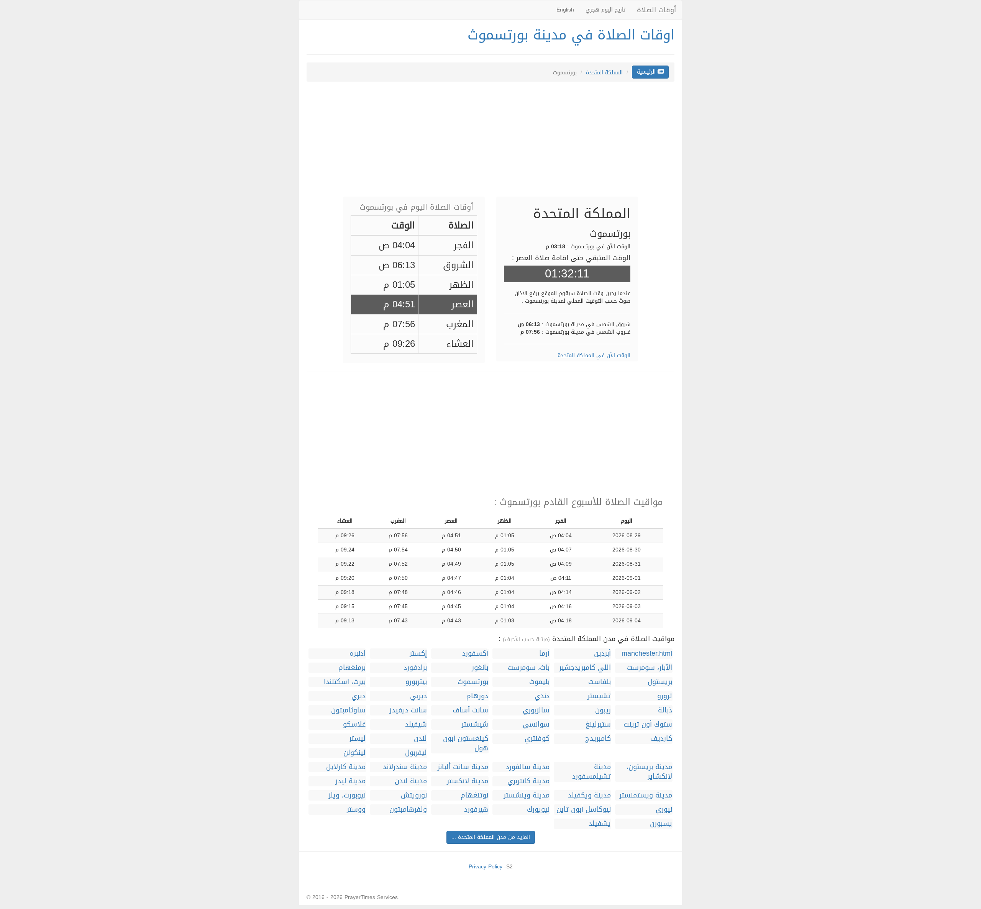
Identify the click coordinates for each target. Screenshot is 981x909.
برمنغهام (352, 668)
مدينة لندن (411, 781)
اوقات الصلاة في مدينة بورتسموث (571, 35)
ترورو (664, 696)
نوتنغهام (474, 795)
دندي (542, 696)
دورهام (477, 696)
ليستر (357, 738)
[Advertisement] (490, 143)
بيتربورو (416, 682)
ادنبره (357, 653)
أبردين (602, 653)
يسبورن (661, 824)
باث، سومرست (529, 668)
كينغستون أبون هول (465, 743)
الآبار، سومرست (649, 668)
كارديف (661, 738)
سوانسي (536, 724)
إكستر (418, 653)
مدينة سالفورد (528, 767)
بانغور (480, 668)
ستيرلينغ (598, 724)
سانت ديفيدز (408, 710)
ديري (358, 696)
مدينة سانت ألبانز (463, 767)
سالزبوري (536, 710)
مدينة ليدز (350, 781)
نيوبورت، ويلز (347, 795)
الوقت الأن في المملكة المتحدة (594, 355)
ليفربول (416, 753)
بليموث (539, 682)
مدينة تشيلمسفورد (591, 772)
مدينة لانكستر (467, 781)
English (565, 10)
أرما (544, 653)
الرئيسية (647, 72)
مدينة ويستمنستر (645, 795)
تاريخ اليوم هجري (605, 10)
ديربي (418, 696)
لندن (420, 738)
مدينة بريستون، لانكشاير (649, 772)
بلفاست (599, 682)
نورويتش (414, 795)
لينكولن (354, 753)
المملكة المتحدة (604, 72)
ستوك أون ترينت (647, 724)
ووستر (356, 809)
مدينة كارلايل (346, 767)
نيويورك (538, 809)
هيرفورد (476, 809)
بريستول (660, 682)
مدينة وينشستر (527, 795)
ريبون (603, 710)
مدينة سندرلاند (405, 767)
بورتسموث (473, 682)
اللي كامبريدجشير (585, 668)
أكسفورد (475, 653)
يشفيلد (600, 824)
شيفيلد (416, 724)
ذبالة (665, 710)
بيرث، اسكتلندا (345, 682)
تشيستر (599, 696)
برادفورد (415, 668)
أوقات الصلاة (656, 9)
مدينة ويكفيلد (589, 795)
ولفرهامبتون (408, 809)
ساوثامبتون (348, 710)
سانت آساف (470, 710)
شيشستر (474, 724)
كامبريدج (598, 738)
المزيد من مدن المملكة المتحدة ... (490, 837)
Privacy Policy (485, 866)
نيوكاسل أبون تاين (583, 809)
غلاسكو (354, 724)
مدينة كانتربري (528, 781)
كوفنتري (537, 738)
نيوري (664, 809)
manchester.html (647, 653)
